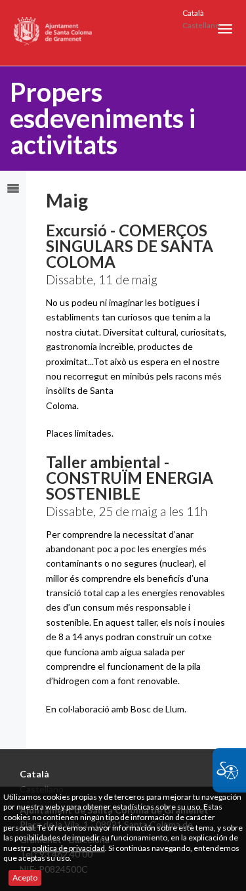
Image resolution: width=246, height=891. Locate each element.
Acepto (24, 877)
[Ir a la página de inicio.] (53, 33)
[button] (225, 29)
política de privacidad (68, 848)
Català (193, 13)
